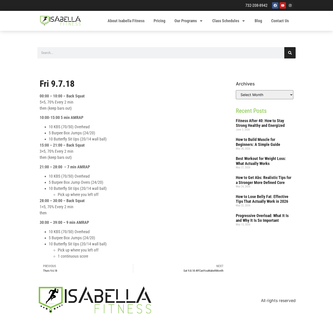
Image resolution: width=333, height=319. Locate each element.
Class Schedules (225, 20)
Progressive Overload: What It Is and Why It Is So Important (262, 218)
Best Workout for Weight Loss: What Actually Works (261, 161)
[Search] (290, 52)
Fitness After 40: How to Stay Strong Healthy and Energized (260, 123)
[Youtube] (283, 5)
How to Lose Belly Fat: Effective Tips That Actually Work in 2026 (262, 199)
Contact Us (280, 20)
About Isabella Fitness (126, 20)
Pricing (159, 20)
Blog (258, 20)
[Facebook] (275, 5)
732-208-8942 (256, 5)
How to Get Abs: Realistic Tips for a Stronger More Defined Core (263, 180)
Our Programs (185, 20)
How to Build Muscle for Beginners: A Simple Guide (258, 142)
